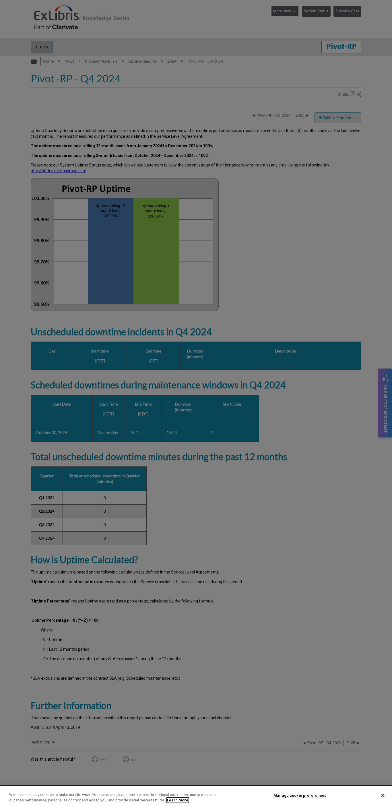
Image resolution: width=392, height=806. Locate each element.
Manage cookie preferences (299, 795)
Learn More (177, 800)
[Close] (383, 795)
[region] (196, 796)
